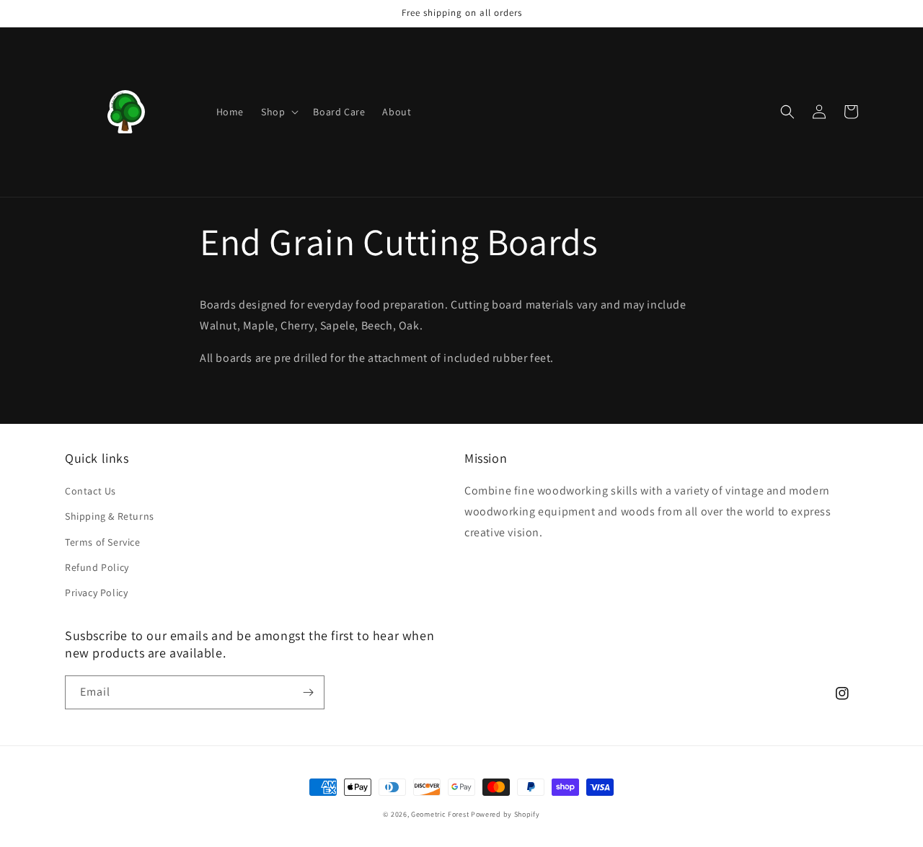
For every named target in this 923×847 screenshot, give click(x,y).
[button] (278, 112)
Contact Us (90, 490)
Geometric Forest (440, 814)
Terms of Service (103, 542)
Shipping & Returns (109, 516)
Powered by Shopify (505, 814)
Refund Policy (97, 567)
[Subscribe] (308, 692)
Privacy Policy (96, 592)
